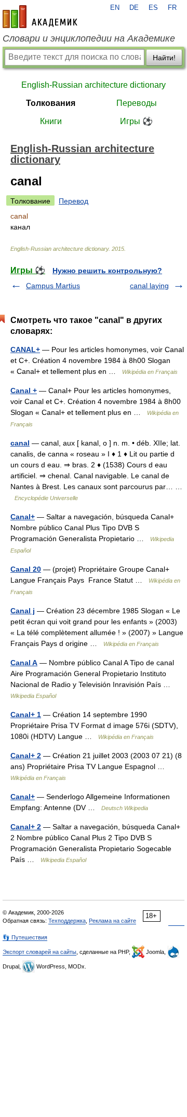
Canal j (22, 611)
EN (114, 7)
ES (153, 7)
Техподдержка (67, 921)
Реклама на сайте (112, 921)
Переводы (136, 103)
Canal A (23, 662)
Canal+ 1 (25, 714)
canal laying (149, 285)
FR (172, 7)
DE (134, 7)
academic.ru (40, 16)
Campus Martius (53, 285)
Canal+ (22, 517)
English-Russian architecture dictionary (93, 84)
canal (20, 443)
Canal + (23, 390)
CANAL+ (25, 349)
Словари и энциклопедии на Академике (89, 38)
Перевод (73, 201)
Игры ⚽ (136, 121)
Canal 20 (25, 569)
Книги (51, 121)
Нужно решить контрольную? (107, 270)
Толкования (50, 103)
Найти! (164, 57)
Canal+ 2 (25, 755)
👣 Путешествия (25, 937)
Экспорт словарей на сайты (39, 952)
